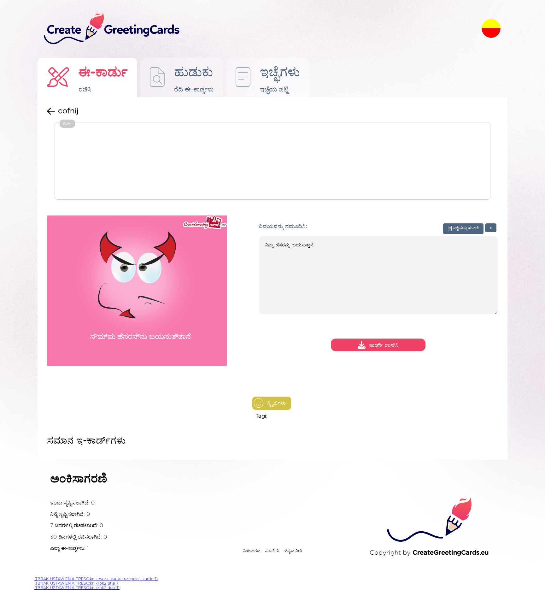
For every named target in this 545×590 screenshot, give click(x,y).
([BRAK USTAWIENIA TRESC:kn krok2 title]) (76, 583)
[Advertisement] (272, 161)
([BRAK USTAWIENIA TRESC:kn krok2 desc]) (77, 588)
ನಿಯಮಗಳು (252, 551)
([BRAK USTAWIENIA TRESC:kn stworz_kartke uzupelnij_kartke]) (96, 579)
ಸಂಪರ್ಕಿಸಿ (272, 551)
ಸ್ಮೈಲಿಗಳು (276, 403)
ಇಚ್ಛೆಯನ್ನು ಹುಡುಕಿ (466, 228)
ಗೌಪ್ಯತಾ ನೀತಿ (293, 551)
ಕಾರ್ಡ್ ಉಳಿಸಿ (384, 346)
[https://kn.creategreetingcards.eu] (258, 29)
